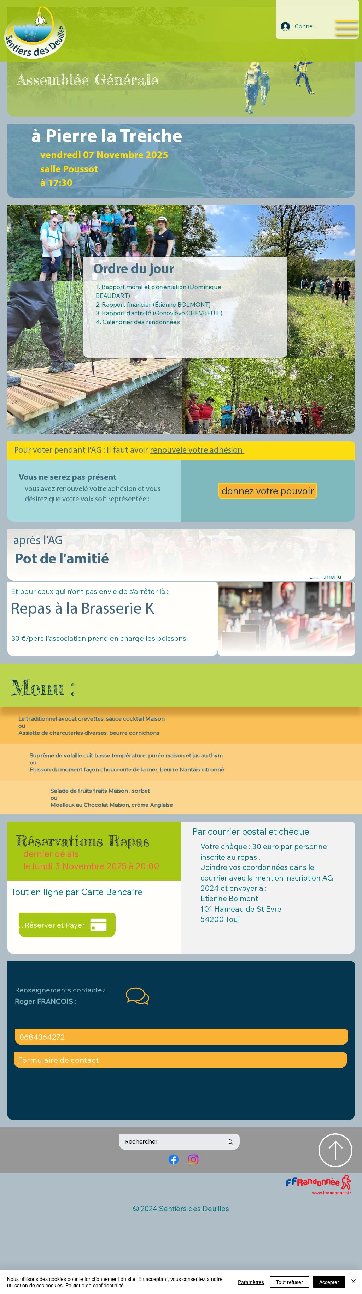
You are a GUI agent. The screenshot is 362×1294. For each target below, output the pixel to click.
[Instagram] (193, 1159)
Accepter (329, 1282)
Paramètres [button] (251, 1282)
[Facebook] (173, 1159)
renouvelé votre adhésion (197, 450)
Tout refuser (289, 1282)
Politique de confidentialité (94, 1285)
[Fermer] (353, 1282)
